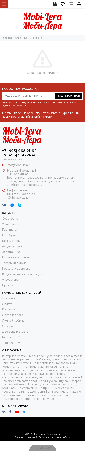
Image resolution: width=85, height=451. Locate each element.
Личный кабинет (14, 320)
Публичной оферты (14, 105)
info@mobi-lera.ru (19, 165)
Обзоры (7, 326)
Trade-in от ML (12, 343)
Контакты (8, 309)
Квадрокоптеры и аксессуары (23, 274)
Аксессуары (10, 279)
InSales (66, 437)
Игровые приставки (16, 257)
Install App (42, 447)
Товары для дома (14, 263)
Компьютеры (11, 241)
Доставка (8, 298)
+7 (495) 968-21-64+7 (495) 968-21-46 (19, 153)
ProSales (39, 437)
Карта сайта (53, 434)
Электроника (11, 252)
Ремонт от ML (12, 337)
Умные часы (10, 224)
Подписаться (68, 95)
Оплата (7, 304)
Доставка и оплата (15, 331)
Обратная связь (13, 315)
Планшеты (9, 229)
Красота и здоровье (16, 268)
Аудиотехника (12, 246)
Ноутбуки (9, 235)
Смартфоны (10, 218)
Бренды (7, 285)
